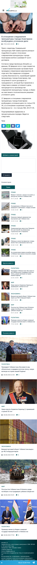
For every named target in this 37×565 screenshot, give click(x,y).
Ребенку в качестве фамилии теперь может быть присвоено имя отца (22, 241)
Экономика (15, 294)
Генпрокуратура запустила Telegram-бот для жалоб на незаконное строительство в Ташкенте (23, 230)
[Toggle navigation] (3, 10)
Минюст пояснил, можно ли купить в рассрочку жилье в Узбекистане (23, 195)
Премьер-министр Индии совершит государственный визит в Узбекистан (23, 320)
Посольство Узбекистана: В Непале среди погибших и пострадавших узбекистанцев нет (22, 309)
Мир (12, 282)
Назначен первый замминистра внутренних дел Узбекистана (21, 217)
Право (13, 192)
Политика (15, 268)
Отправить (6, 175)
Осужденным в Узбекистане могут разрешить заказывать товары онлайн (23, 206)
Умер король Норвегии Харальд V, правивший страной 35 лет (22, 285)
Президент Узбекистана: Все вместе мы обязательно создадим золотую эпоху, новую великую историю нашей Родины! (22, 273)
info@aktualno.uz (10, 551)
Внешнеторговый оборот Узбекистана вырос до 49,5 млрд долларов (23, 297)
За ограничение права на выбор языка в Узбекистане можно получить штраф (23, 253)
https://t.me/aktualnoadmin (26, 553)
